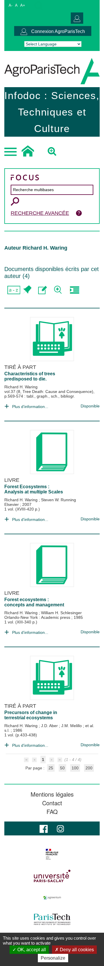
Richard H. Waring (21, 387)
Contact (52, 803)
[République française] (52, 854)
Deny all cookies (76, 949)
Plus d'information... (30, 406)
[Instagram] (60, 828)
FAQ (52, 812)
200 (89, 768)
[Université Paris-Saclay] (52, 876)
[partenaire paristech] (52, 919)
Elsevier (12, 504)
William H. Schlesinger (61, 612)
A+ (22, 5)
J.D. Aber (50, 725)
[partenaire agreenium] (52, 897)
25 (51, 768)
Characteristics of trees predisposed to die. (29, 376)
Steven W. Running (58, 499)
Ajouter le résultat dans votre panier (26, 290)
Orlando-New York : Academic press (37, 617)
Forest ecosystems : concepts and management (34, 602)
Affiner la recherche (58, 290)
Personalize (53, 958)
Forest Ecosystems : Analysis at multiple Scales (33, 489)
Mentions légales (52, 794)
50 (62, 768)
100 (75, 768)
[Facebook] (43, 828)
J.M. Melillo (72, 725)
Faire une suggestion (42, 290)
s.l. (7, 730)
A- (10, 5)
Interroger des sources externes (74, 290)
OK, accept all (31, 949)
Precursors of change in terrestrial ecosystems (30, 715)
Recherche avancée (40, 213)
